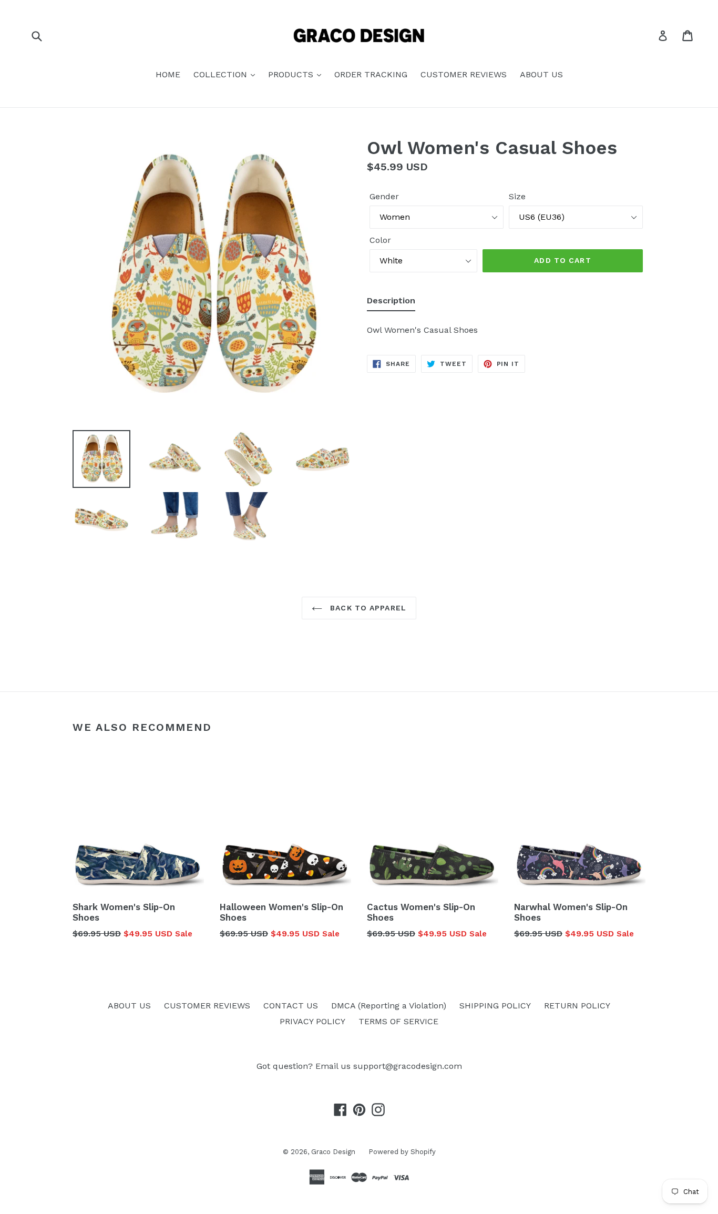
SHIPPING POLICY (495, 1006)
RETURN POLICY (577, 1006)
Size (517, 196)
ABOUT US (541, 74)
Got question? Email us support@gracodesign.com (359, 1066)
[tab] (391, 302)
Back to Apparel (366, 608)
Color (380, 240)
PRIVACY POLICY (312, 1021)
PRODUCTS (292, 74)
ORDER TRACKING (370, 74)
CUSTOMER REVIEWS (463, 74)
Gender (384, 196)
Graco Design (333, 1152)
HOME (168, 74)
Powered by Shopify (402, 1152)
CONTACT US (290, 1006)
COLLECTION (221, 74)
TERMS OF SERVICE (398, 1021)
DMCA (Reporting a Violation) (388, 1006)
